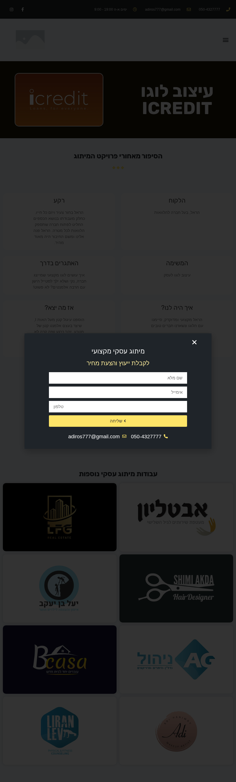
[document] (118, 391)
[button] (194, 342)
